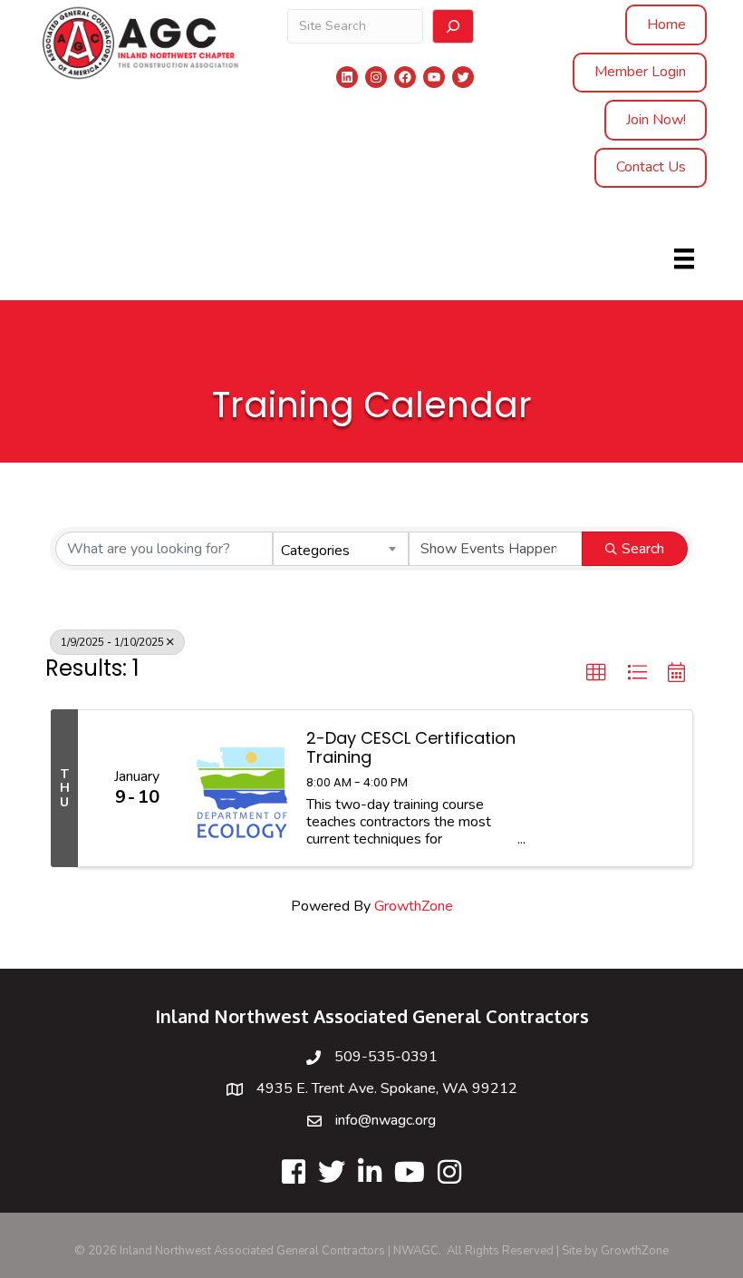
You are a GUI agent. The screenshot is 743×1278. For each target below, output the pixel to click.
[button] (596, 673)
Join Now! (656, 120)
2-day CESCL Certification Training (411, 747)
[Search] (453, 26)
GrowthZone (413, 906)
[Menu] (684, 258)
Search (643, 549)
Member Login (640, 72)
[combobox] (341, 549)
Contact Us (651, 167)
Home (666, 24)
